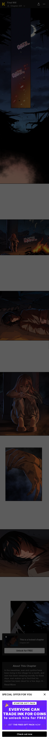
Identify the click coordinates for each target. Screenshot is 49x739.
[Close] (44, 694)
